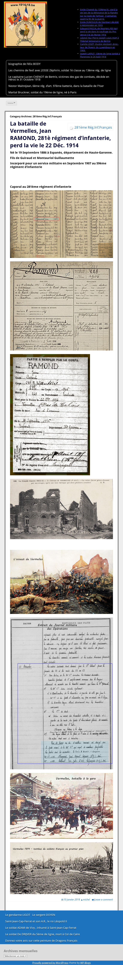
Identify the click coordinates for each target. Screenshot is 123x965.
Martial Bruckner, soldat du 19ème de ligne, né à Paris (42, 92)
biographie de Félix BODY (24, 64)
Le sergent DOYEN (43, 915)
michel (86, 899)
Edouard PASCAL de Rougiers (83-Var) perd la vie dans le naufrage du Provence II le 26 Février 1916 (99, 31)
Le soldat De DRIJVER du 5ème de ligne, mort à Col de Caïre (42, 934)
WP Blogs (85, 962)
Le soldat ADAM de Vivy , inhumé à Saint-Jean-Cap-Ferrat (40, 927)
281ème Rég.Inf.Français (93, 127)
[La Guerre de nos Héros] (25, 25)
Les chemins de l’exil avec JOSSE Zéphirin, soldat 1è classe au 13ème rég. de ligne (59, 70)
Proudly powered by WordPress (50, 962)
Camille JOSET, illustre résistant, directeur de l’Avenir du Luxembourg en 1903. (99, 47)
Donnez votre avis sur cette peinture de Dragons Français (41, 940)
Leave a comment (103, 899)
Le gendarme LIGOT (17, 915)
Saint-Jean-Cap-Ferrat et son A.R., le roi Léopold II (36, 921)
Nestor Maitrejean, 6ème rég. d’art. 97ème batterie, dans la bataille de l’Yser (56, 86)
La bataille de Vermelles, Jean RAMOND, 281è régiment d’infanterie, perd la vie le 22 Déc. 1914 (60, 134)
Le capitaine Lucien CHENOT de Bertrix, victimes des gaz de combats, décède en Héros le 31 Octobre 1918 (58, 78)
